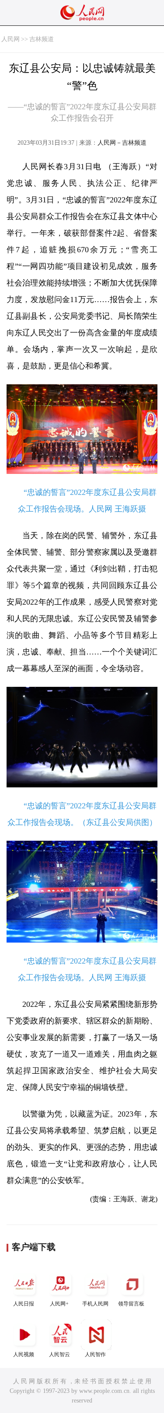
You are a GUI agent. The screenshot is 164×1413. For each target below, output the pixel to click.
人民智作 (95, 1354)
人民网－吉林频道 (122, 142)
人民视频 (23, 1354)
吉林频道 (41, 39)
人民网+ (59, 1304)
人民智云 (59, 1354)
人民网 (10, 39)
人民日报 (23, 1304)
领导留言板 (131, 1304)
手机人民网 (95, 1304)
